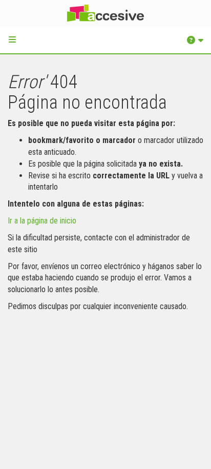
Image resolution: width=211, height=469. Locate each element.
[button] (12, 39)
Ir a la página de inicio (42, 221)
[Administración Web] (105, 13)
